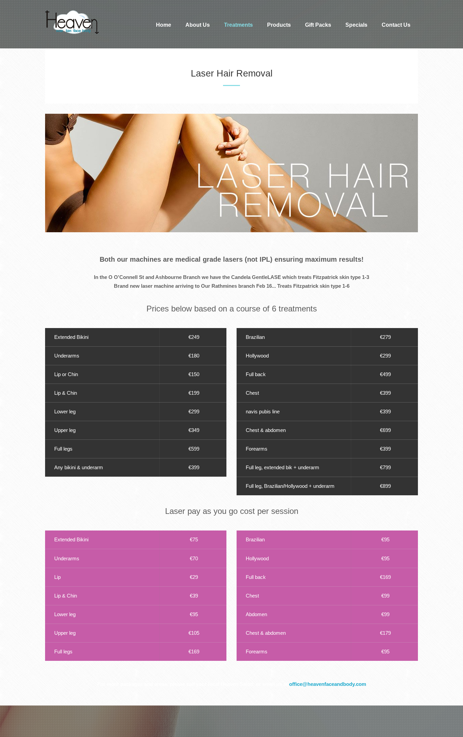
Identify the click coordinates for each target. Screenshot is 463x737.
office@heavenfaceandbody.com (327, 684)
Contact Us (396, 25)
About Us (197, 25)
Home (163, 25)
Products (279, 25)
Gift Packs (318, 25)
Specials (356, 25)
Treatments (238, 25)
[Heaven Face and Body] (91, 22)
